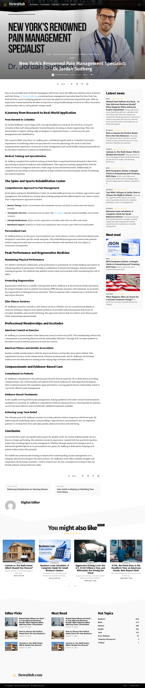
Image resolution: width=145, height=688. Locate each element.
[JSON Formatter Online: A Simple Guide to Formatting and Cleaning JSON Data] (123, 247)
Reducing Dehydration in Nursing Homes (27, 489)
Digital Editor (62, 74)
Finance (48, 54)
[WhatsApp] (87, 84)
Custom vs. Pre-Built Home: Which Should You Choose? (19, 566)
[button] (139, 5)
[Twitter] (77, 84)
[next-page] (74, 586)
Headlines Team (90, 581)
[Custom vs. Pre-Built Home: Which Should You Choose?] (19, 551)
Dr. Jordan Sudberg (28, 96)
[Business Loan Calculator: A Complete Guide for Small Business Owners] (55, 551)
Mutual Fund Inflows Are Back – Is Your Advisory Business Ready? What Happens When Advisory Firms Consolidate (32, 621)
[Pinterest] (82, 84)
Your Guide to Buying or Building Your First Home (75, 490)
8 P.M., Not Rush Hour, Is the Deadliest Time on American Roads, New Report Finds (126, 568)
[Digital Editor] (53, 74)
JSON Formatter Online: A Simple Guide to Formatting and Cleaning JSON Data (123, 173)
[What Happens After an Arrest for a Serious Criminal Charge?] (123, 282)
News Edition (19, 576)
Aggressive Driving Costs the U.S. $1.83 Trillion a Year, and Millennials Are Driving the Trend (90, 569)
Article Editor (54, 578)
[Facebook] (71, 84)
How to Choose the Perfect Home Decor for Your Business (32, 632)
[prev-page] (69, 586)
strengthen (59, 213)
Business (109, 130)
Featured (109, 294)
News (108, 99)
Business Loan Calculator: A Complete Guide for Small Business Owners (119, 214)
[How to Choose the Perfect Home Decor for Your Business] (11, 634)
